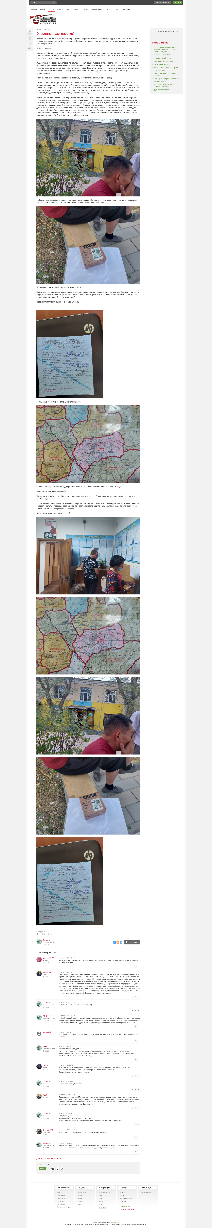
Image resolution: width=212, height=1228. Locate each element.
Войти (177, 2)
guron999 (47, 1032)
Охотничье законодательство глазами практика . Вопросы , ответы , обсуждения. (165, 49)
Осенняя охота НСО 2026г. (163, 55)
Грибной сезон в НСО (161, 64)
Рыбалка (126, 9)
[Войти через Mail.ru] (62, 1169)
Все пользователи (126, 1198)
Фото (68, 9)
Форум (42, 9)
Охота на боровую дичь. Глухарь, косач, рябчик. (166, 69)
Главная (33, 9)
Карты (108, 9)
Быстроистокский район (163, 61)
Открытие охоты (104, 1192)
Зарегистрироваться (163, 2)
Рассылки (102, 1208)
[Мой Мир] (121, 942)
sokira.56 (47, 972)
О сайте (122, 1192)
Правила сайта (62, 1198)
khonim (46, 1065)
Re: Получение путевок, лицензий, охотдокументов (166, 80)
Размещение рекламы (127, 1209)
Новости (101, 1195)
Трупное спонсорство (162, 90)
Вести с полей (97, 9)
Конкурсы (123, 1201)
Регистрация (61, 1195)
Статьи (85, 9)
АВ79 (45, 1095)
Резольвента (114, 1222)
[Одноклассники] (117, 942)
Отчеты (60, 9)
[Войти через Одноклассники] (58, 1169)
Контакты (123, 1195)
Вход (58, 1192)
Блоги (51, 9)
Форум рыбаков (146, 1192)
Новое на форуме (160, 43)
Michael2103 (48, 958)
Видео (76, 9)
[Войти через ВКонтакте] (53, 1169)
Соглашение (61, 1201)
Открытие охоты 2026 (167, 31)
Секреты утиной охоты (162, 58)
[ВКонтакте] (114, 942)
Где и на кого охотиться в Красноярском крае (163, 85)
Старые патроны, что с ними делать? (164, 74)
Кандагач (47, 940)
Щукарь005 (48, 1130)
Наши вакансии (125, 1206)
